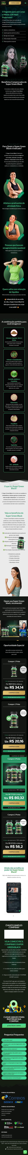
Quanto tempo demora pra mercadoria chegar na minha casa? (13, 1073)
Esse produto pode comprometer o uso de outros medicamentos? (14, 1068)
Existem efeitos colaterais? (10, 1049)
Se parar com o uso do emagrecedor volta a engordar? (14, 1044)
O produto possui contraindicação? (12, 1078)
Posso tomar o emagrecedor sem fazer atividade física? (13, 1058)
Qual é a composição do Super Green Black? (12, 1063)
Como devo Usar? (8, 1040)
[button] (25, 3)
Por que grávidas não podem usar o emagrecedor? (12, 1053)
